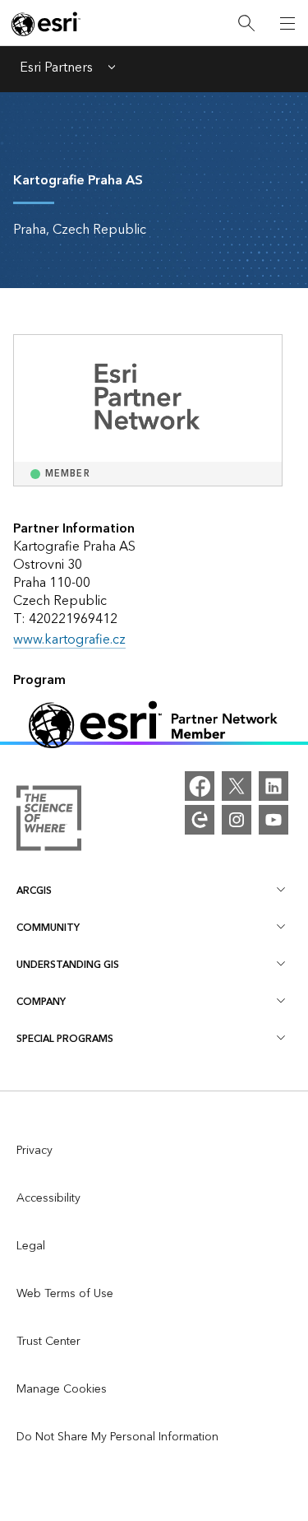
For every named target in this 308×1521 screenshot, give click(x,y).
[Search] (246, 23)
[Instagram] (236, 820)
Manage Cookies (61, 1389)
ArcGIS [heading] (34, 891)
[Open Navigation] (287, 23)
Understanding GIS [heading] (67, 965)
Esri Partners (56, 69)
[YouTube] (273, 820)
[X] (236, 786)
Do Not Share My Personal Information (117, 1437)
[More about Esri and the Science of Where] (48, 821)
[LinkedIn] (273, 786)
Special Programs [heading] (64, 1039)
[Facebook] (199, 786)
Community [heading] (48, 928)
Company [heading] (41, 1002)
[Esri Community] (199, 820)
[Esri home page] (45, 24)
